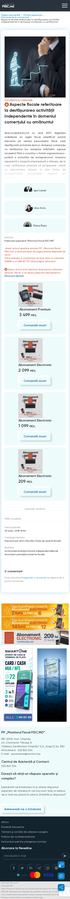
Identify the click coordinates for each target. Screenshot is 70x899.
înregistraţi (27, 577)
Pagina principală (10, 15)
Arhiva (5, 822)
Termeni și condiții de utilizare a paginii (24, 831)
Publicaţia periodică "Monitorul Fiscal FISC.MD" (29, 240)
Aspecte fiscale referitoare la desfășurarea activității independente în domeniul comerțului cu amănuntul (30, 20)
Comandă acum (35, 325)
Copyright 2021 (7, 886)
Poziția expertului (33, 15)
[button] (59, 865)
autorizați (41, 577)
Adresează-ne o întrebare (22, 809)
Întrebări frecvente (12, 827)
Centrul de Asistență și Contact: (25, 762)
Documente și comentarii (15, 17)
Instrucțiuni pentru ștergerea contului (23, 841)
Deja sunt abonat (14, 275)
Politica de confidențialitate (18, 836)
